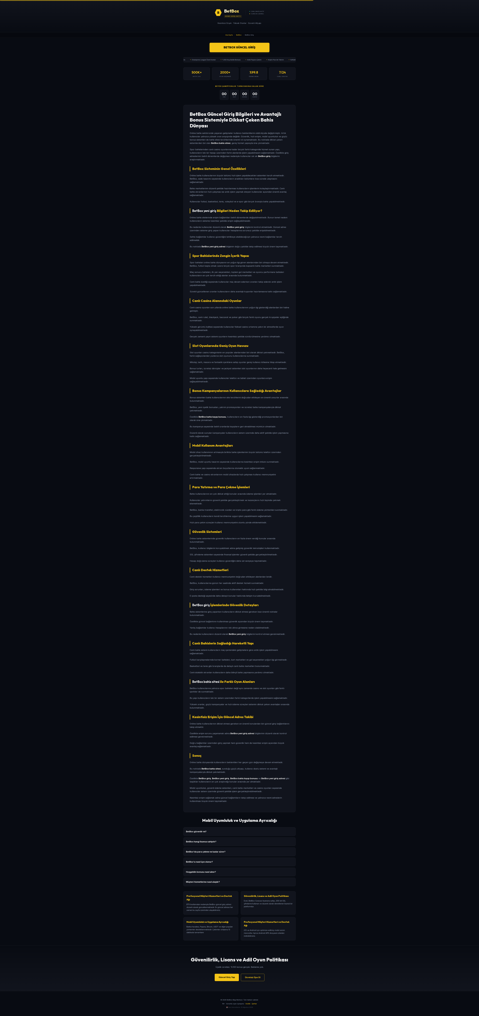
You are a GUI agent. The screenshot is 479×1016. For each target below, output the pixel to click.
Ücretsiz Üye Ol (252, 977)
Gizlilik (247, 1004)
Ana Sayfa (229, 35)
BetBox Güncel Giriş (239, 47)
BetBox (238, 35)
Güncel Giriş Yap (227, 977)
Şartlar (254, 1004)
